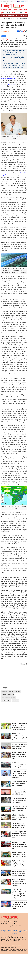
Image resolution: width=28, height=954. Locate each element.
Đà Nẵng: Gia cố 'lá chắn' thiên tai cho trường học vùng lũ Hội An (19, 737)
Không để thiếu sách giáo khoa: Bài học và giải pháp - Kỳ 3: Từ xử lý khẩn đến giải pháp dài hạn (19, 894)
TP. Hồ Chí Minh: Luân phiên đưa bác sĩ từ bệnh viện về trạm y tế (19, 854)
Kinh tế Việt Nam (18, 9)
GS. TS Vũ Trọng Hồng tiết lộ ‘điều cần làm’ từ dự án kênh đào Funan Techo (13, 59)
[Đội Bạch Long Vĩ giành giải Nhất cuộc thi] (6, 904)
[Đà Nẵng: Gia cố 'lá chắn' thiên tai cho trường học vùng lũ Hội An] (6, 736)
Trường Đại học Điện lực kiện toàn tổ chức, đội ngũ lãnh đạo (19, 792)
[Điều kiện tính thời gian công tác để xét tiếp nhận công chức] (6, 784)
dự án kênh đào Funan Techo (8, 697)
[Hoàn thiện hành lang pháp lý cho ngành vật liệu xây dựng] (6, 800)
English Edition (23, 1)
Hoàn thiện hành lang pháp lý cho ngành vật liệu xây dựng (19, 800)
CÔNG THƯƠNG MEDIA (6, 9)
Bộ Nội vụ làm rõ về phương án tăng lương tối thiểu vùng (19, 817)
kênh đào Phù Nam (6, 700)
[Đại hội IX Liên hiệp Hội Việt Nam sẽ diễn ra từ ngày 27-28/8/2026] (6, 809)
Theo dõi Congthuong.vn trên (8, 32)
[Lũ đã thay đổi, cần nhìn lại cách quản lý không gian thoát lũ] (6, 825)
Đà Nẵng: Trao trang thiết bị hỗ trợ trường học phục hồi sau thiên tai (19, 845)
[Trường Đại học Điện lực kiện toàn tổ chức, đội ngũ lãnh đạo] (6, 792)
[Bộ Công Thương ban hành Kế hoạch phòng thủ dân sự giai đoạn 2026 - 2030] (6, 773)
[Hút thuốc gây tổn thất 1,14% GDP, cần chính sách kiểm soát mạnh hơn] (6, 834)
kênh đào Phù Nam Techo (7, 694)
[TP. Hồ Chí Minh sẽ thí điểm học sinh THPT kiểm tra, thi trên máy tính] (6, 755)
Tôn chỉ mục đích (17, 931)
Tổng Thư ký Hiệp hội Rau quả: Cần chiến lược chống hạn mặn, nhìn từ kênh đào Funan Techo (14, 52)
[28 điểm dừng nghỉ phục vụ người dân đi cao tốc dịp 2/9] (6, 765)
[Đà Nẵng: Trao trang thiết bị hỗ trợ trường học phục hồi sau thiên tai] (6, 844)
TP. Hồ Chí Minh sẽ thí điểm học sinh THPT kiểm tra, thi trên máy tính (19, 755)
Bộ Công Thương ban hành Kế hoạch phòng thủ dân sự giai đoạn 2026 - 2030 (19, 774)
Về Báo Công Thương (6, 930)
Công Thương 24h (12, 15)
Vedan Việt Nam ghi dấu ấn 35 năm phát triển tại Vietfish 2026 (19, 873)
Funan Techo (15, 700)
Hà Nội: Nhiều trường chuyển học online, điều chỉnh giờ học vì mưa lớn (19, 882)
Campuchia (11, 85)
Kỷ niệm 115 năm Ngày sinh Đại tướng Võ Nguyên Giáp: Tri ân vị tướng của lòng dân (19, 726)
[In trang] (26, 36)
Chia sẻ (4, 36)
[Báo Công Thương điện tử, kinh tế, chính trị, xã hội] (12, 5)
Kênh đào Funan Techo (14, 691)
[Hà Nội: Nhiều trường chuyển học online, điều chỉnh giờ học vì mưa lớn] (6, 882)
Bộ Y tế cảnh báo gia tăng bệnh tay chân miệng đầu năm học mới (18, 864)
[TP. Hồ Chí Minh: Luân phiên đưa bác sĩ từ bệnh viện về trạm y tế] (6, 854)
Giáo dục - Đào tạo (13, 18)
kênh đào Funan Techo (8, 78)
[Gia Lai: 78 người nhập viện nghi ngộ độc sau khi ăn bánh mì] (6, 746)
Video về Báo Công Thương (19, 930)
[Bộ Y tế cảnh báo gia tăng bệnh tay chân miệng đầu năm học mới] (6, 863)
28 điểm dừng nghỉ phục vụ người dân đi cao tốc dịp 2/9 (19, 765)
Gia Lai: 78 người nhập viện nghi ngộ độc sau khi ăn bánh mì (19, 746)
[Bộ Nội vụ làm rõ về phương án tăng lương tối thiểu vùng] (6, 817)
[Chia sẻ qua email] (24, 36)
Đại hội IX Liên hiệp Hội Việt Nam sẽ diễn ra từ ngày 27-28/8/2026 (19, 808)
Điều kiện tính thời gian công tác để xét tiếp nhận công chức (19, 783)
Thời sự (5, 15)
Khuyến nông (23, 18)
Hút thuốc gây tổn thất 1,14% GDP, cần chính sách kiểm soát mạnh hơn (19, 835)
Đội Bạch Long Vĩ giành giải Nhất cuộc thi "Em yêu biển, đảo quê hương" (19, 905)
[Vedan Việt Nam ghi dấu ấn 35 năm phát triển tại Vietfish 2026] (6, 873)
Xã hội (3, 18)
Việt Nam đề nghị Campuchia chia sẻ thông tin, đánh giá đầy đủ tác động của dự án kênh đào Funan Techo (14, 65)
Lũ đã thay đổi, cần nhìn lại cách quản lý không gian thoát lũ (18, 825)
